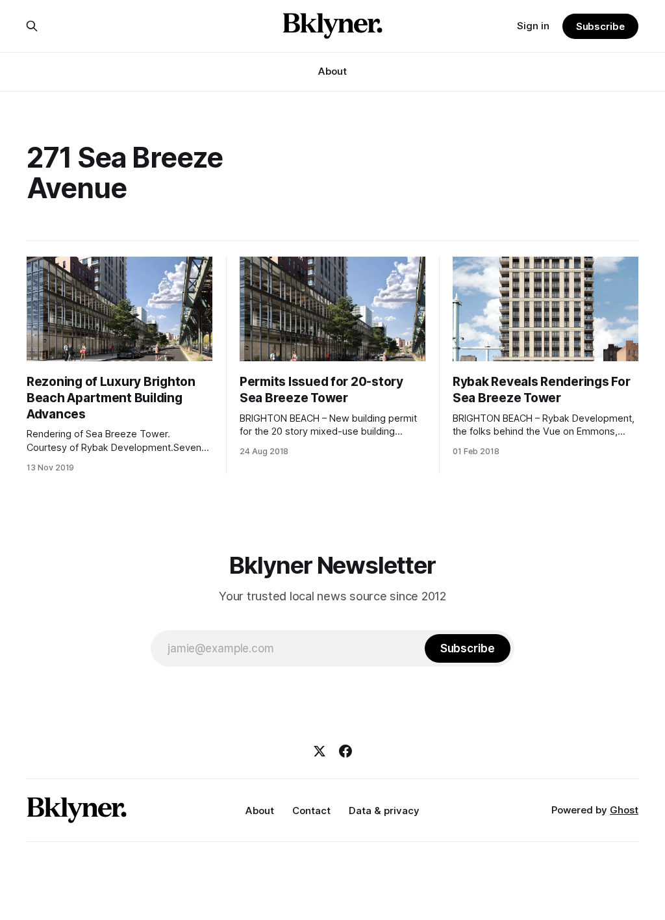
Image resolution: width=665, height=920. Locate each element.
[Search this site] (31, 26)
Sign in (533, 25)
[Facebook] (345, 751)
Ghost (624, 810)
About (332, 71)
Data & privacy (384, 810)
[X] (319, 751)
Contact (311, 810)
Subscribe (600, 26)
